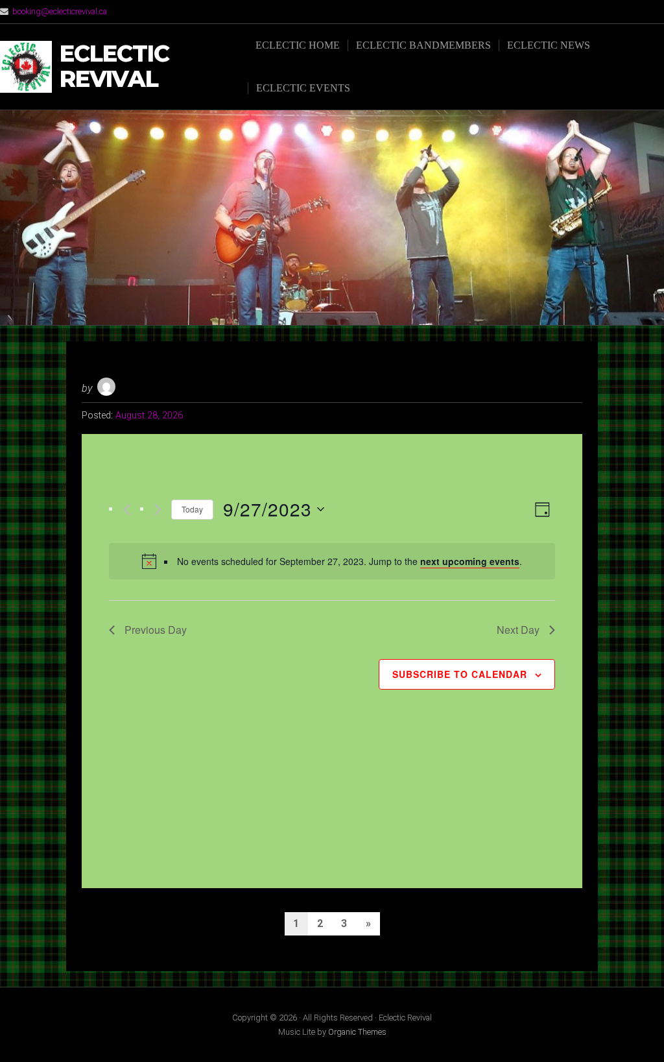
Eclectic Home (297, 45)
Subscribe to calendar (459, 674)
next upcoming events (469, 561)
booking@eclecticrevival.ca (59, 11)
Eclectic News (548, 45)
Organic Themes (357, 1032)
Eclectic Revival (114, 66)
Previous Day (155, 629)
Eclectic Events (303, 87)
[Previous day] (126, 509)
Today (192, 508)
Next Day (518, 629)
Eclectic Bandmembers (423, 45)
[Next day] (157, 509)
